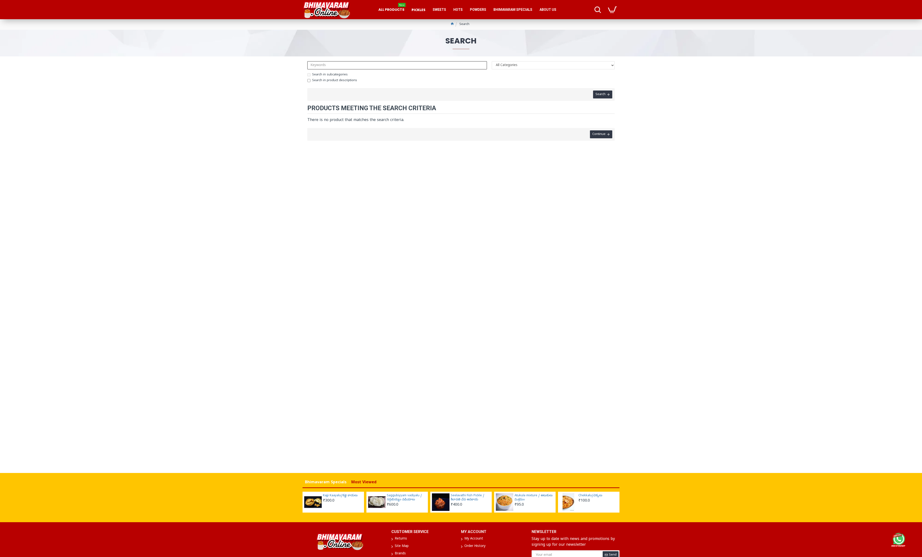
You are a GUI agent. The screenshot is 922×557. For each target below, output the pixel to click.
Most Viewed (363, 482)
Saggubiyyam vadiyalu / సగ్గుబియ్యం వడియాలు (404, 498)
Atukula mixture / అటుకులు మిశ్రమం (533, 498)
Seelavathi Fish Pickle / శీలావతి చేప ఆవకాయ (467, 498)
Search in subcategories (330, 75)
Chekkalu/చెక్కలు (590, 496)
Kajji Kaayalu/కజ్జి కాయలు (340, 496)
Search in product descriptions (334, 81)
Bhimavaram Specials (325, 482)
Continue (599, 134)
